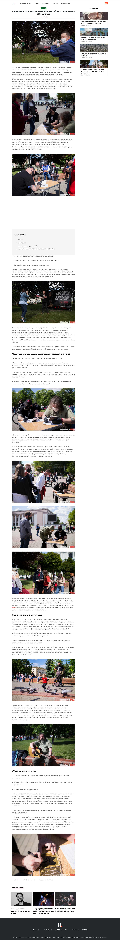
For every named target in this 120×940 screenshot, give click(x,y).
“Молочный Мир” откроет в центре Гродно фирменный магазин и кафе (93, 38)
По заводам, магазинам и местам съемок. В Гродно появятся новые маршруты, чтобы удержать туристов (92, 71)
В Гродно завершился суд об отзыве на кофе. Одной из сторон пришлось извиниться (93, 22)
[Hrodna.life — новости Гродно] (13, 3)
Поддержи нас (65, 3)
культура (24, 879)
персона (41, 879)
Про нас (55, 3)
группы (14, 607)
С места (44, 8)
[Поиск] (101, 3)
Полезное (46, 3)
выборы (16, 879)
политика (50, 879)
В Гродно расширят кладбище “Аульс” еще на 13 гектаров (93, 54)
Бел (106, 3)
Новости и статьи (25, 3)
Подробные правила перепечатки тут (98, 937)
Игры (36, 3)
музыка (33, 879)
